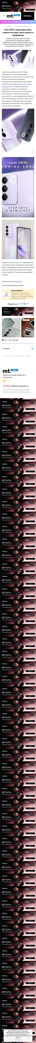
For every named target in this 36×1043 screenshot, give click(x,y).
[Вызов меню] (4, 16)
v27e (9, 340)
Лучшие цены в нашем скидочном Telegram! (18, 22)
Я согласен (18, 1040)
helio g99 (15, 340)
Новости (9, 26)
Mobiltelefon (18, 281)
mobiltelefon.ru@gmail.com (19, 386)
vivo (6, 340)
